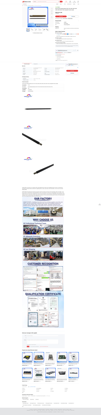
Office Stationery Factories (40, 403)
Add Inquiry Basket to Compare (38, 32)
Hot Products (31, 409)
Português (37, 410)
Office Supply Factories (25, 403)
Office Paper (37, 399)
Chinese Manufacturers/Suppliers (41, 409)
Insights (70, 409)
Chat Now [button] (73, 16)
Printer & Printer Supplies (31, 5)
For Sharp (23, 391)
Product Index (64, 409)
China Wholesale (47, 409)
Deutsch (49, 410)
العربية (54, 410)
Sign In (56, 60)
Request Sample (70, 18)
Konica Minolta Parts (71, 403)
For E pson (37, 391)
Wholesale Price (51, 409)
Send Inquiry (61, 16)
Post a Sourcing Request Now (44, 346)
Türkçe (66, 410)
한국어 (57, 410)
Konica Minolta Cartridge (64, 403)
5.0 (69, 65)
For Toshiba (66, 388)
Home (22, 5)
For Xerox (23, 388)
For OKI (66, 391)
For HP (51, 389)
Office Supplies (25, 5)
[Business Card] (77, 67)
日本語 (59, 410)
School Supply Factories (33, 403)
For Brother (23, 389)
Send (28, 346)
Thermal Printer (32, 399)
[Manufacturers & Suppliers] (26, 1)
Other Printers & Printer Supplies (37, 5)
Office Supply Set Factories (49, 403)
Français (40, 410)
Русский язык (43, 410)
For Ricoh (51, 388)
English (32, 410)
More (22, 406)
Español (34, 410)
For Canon (66, 389)
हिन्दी (61, 410)
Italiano (46, 410)
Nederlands (52, 410)
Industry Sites (55, 409)
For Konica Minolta (38, 388)
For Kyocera (37, 389)
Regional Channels (60, 409)
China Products (35, 409)
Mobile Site (67, 409)
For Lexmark (52, 391)
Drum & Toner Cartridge (25, 399)
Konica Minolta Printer (56, 403)
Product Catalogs (33, 386)
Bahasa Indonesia (72, 410)
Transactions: (67, 52)
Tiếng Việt (68, 410)
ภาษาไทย (63, 410)
